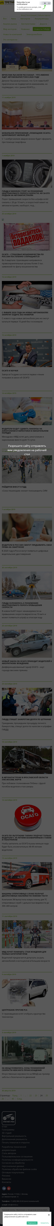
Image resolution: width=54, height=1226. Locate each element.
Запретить (45, 1223)
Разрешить (32, 1223)
